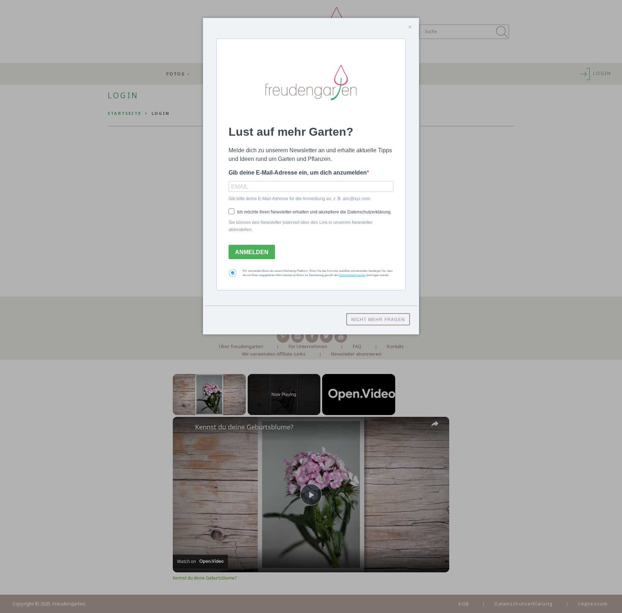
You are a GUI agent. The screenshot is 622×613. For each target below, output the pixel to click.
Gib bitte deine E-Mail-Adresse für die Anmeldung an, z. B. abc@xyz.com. (300, 198)
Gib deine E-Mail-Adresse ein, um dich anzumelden (298, 173)
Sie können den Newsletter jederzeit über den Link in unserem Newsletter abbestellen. (301, 226)
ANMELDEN (252, 252)
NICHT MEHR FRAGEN (378, 319)
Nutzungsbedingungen (352, 275)
